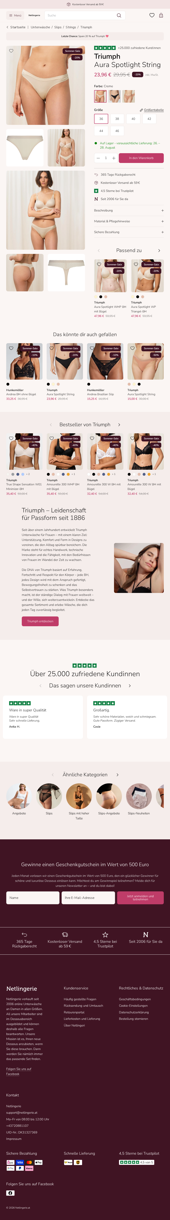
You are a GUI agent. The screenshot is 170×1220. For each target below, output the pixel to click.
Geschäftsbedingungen (135, 999)
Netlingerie (13, 1106)
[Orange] (68, 474)
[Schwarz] (100, 296)
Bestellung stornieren (133, 1019)
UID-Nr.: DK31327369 (21, 1132)
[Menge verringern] (98, 158)
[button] (85, 15)
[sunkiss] (128, 96)
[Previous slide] (40, 685)
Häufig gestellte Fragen (80, 999)
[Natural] (8, 474)
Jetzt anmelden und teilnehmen (140, 897)
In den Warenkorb (141, 158)
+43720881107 (17, 1126)
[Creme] (95, 296)
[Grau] (13, 474)
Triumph (86, 27)
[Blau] (17, 474)
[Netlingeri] (34, 15)
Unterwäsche (40, 27)
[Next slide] (129, 685)
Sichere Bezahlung (106, 232)
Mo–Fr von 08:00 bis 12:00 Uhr (27, 1119)
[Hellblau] (22, 474)
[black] (114, 96)
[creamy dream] (100, 96)
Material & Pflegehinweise (112, 221)
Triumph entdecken (40, 621)
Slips (58, 27)
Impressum (14, 1139)
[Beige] (105, 296)
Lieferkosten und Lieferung (82, 1019)
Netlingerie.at (22, 1207)
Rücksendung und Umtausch (83, 1006)
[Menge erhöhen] (114, 158)
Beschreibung (103, 210)
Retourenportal (74, 1012)
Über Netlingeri (74, 1025)
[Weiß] (58, 474)
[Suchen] (119, 15)
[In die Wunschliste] (11, 51)
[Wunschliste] (152, 15)
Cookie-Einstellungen (133, 1006)
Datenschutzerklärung (134, 1012)
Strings (71, 27)
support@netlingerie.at (21, 1113)
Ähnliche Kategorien (85, 774)
